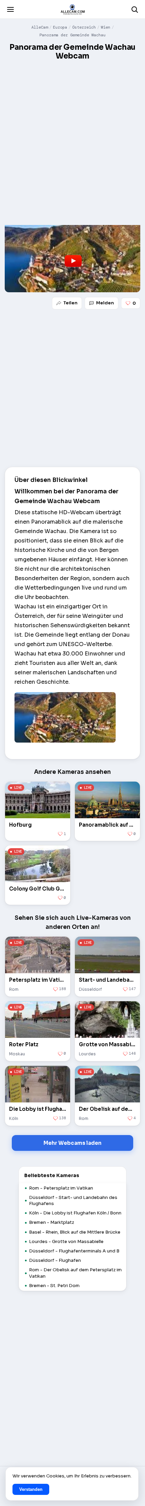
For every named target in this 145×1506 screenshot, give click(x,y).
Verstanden (30, 1489)
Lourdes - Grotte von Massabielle (66, 1241)
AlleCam (39, 27)
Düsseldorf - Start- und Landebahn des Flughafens (73, 1200)
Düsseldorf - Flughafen (55, 1260)
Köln (13, 1118)
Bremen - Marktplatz (51, 1222)
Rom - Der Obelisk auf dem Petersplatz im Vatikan (75, 1273)
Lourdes (87, 1053)
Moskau (17, 1053)
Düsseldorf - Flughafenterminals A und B (74, 1251)
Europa (60, 27)
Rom (14, 989)
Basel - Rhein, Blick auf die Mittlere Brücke (74, 1232)
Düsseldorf (90, 989)
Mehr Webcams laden (73, 1143)
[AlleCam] (72, 9)
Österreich (84, 27)
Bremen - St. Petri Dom (54, 1285)
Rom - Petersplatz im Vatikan (61, 1188)
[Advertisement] (72, 138)
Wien (105, 27)
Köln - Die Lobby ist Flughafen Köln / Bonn (75, 1213)
